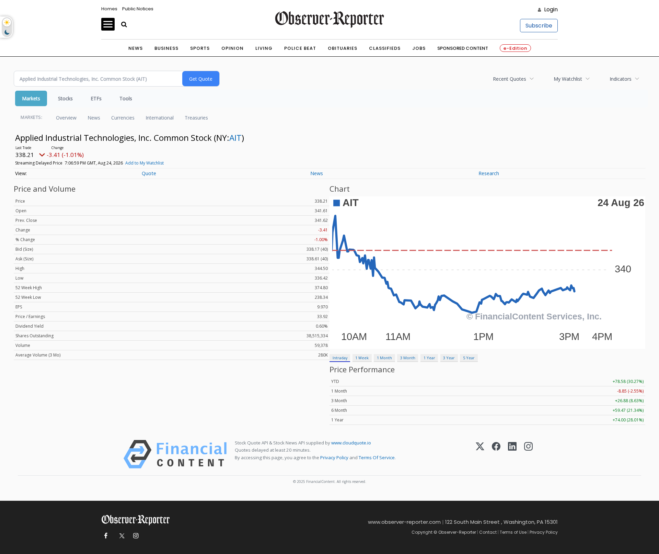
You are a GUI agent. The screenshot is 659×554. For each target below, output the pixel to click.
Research (488, 173)
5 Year (469, 357)
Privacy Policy (334, 457)
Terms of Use (513, 532)
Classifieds (385, 48)
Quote (149, 173)
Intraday (340, 357)
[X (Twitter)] (480, 454)
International (160, 117)
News (135, 48)
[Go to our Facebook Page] (105, 536)
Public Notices (137, 8)
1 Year (429, 357)
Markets (31, 98)
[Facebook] (496, 454)
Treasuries (196, 117)
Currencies (123, 117)
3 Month (407, 357)
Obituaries (342, 48)
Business (166, 48)
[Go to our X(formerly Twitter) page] (120, 536)
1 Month (384, 357)
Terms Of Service (377, 457)
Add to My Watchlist (144, 163)
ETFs (96, 98)
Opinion (232, 48)
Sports (200, 48)
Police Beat (300, 48)
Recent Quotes (509, 79)
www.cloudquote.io (351, 443)
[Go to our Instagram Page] (135, 536)
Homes (109, 8)
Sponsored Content (462, 48)
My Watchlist (568, 79)
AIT (235, 137)
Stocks (65, 98)
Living (264, 48)
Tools (125, 98)
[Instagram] (528, 454)
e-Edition (515, 48)
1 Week (362, 357)
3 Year (449, 357)
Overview (66, 117)
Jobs (419, 48)
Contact (488, 532)
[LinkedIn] (512, 454)
